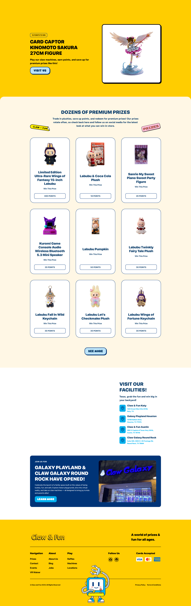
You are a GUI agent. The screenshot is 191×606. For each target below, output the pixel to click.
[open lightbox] (131, 53)
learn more (45, 499)
